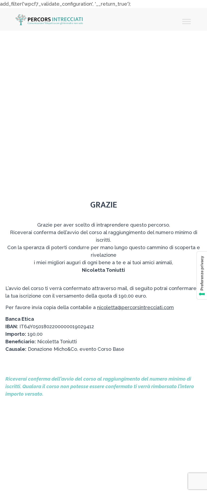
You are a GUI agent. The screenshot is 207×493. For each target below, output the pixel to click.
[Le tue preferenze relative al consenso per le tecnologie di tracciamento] (202, 275)
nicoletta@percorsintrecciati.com (135, 307)
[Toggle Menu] (186, 21)
